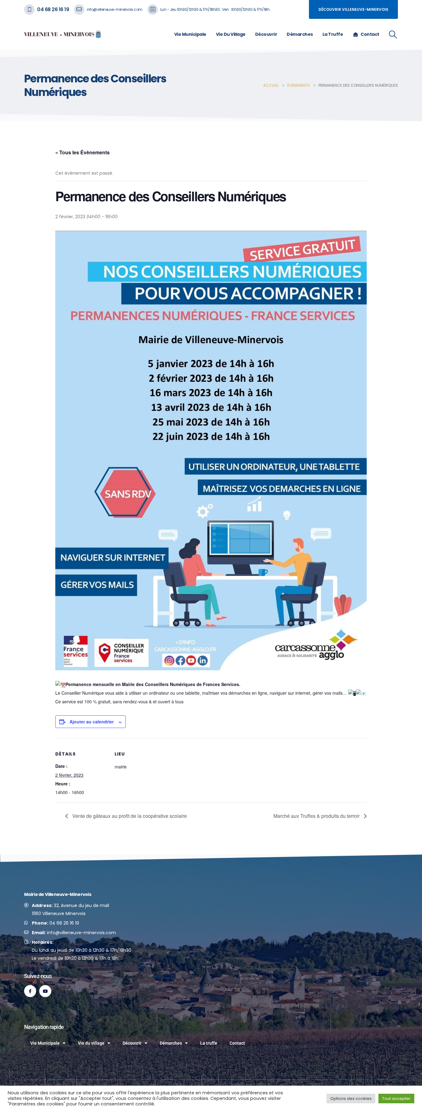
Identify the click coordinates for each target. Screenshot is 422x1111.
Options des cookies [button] (351, 1098)
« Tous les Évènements (82, 152)
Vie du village (231, 34)
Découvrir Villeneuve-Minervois (353, 9)
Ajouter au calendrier (92, 721)
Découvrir (266, 34)
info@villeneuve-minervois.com (114, 9)
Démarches (300, 34)
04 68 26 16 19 (53, 9)
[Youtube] (45, 991)
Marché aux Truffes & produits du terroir (317, 815)
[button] (393, 35)
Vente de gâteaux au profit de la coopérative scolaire (129, 815)
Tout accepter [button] (396, 1098)
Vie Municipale (190, 34)
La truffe (333, 34)
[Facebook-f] (30, 991)
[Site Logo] (62, 34)
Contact (370, 34)
